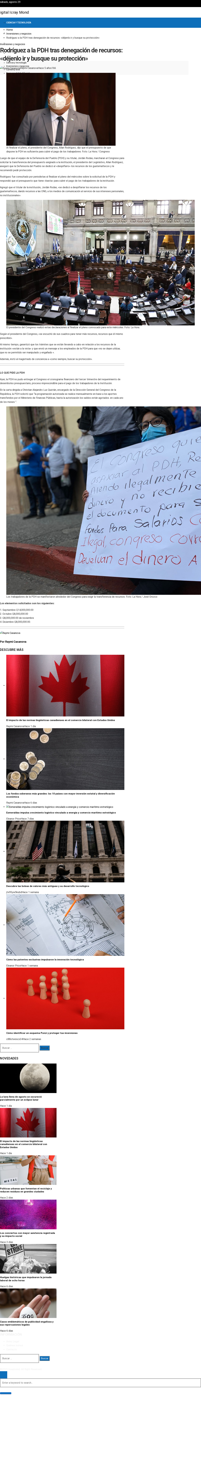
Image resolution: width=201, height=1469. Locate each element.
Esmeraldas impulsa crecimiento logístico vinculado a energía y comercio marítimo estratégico (61, 812)
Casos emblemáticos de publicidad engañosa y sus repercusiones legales (27, 1323)
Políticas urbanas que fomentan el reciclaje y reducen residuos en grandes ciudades (26, 1190)
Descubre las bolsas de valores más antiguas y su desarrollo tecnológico (47, 886)
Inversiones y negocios (12, 44)
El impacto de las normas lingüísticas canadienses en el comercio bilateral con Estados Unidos (60, 720)
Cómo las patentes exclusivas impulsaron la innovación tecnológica (45, 959)
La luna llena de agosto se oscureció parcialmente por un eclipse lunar (21, 1098)
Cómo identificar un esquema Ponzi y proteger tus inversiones (42, 1033)
